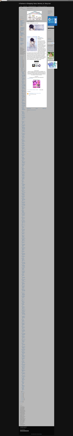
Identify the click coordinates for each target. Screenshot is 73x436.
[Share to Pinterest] (42, 89)
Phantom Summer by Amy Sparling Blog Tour (23, 103)
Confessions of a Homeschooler (22, 27)
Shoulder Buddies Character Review (22, 73)
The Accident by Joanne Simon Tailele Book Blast (23, 310)
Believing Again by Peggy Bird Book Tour (23, 297)
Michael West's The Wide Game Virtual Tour (23, 373)
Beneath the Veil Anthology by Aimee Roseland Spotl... (23, 208)
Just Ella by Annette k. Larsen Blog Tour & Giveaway (23, 137)
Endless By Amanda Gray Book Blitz (23, 304)
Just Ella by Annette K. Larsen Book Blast (23, 362)
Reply (29, 95)
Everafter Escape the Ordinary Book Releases (23, 82)
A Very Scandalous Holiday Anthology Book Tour (23, 236)
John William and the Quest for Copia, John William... (23, 379)
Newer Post (29, 108)
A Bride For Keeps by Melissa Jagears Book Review (23, 211)
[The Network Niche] (52, 25)
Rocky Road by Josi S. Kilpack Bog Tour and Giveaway (23, 367)
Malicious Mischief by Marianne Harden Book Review (23, 140)
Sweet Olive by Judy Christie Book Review (23, 205)
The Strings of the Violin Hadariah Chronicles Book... (23, 178)
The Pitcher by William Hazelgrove (23, 233)
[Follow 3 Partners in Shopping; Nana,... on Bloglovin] (51, 43)
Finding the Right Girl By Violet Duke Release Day (23, 128)
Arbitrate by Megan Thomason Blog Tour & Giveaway (23, 112)
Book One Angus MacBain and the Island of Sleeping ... (23, 355)
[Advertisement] (32, 117)
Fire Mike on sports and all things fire (22, 33)
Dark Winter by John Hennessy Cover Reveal (23, 191)
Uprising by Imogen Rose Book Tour (23, 172)
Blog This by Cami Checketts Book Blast (23, 301)
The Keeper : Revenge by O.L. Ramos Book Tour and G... (23, 96)
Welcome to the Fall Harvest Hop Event (23, 365)
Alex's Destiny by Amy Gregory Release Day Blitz (23, 100)
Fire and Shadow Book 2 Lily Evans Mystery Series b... (23, 169)
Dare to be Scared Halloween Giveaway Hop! (23, 320)
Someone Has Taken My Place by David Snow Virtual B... (23, 175)
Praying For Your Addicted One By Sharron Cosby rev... (23, 161)
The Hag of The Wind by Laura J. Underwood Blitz (23, 122)
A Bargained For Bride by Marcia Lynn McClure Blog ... (23, 313)
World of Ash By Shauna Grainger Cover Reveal (23, 280)
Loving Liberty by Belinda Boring (23, 146)
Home (37, 108)
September (23, 391)
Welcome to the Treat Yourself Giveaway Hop (23, 227)
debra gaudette (49, 39)
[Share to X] (41, 89)
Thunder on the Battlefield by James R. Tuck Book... (23, 347)
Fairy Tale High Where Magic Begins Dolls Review (23, 76)
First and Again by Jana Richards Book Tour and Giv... (23, 268)
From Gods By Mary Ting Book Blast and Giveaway (23, 230)
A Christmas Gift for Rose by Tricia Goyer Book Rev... (23, 337)
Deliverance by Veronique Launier (23, 257)
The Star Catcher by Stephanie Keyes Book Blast (23, 283)
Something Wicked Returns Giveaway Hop (22, 388)
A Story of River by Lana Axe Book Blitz (23, 106)
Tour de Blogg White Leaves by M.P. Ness (23, 263)
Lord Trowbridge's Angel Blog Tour (23, 277)
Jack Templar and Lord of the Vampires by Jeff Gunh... (23, 331)
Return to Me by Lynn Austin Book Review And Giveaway (23, 293)
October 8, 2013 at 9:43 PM (37, 93)
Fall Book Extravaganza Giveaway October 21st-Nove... (23, 184)
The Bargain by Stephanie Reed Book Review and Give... (23, 317)
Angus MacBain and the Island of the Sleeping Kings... (23, 248)
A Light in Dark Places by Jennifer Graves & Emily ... (23, 165)
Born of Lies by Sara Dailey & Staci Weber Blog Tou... (23, 334)
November (23, 69)
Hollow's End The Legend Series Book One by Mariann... (23, 188)
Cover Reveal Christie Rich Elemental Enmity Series (23, 245)
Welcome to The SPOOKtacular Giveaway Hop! (23, 344)
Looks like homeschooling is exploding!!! (22, 40)
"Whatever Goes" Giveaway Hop (22, 181)
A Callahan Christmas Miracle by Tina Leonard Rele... (23, 88)
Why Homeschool (22, 38)
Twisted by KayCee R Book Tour (22, 143)
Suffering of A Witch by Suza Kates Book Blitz (23, 194)
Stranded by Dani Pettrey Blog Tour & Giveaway (23, 352)
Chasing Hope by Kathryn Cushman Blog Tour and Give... (23, 287)
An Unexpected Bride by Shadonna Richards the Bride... (23, 239)
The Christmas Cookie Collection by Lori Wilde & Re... (23, 130)
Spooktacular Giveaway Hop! (23, 252)
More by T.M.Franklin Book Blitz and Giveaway (23, 327)
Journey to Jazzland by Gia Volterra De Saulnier (23, 265)
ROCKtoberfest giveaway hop (23, 242)
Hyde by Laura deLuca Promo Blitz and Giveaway (23, 218)
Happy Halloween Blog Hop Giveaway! (23, 385)
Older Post (44, 108)
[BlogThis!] (40, 89)
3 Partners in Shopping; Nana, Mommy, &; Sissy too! (35, 3)
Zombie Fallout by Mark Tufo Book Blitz (23, 125)
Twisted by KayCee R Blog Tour (22, 275)
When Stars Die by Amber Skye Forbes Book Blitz (23, 134)
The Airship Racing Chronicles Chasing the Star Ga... (23, 158)
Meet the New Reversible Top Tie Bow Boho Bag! (22, 29)
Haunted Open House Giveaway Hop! (23, 155)
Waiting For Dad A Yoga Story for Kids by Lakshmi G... (23, 290)
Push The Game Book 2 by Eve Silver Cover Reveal (23, 307)
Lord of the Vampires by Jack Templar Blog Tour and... (23, 199)
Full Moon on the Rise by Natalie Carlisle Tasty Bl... (23, 148)
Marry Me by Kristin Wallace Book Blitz (23, 91)
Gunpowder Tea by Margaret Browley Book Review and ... (23, 109)
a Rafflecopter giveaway (30, 78)
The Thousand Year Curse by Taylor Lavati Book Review (23, 272)
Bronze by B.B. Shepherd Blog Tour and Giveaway (23, 359)
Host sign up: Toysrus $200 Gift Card (23, 376)
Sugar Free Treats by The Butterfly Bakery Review (23, 78)
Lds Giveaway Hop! (23, 299)
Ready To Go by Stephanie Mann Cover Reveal (23, 254)
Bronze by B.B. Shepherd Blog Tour (23, 197)
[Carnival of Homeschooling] (51, 59)
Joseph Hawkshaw (31, 93)
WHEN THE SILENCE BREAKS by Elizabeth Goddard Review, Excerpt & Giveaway (22, 23)
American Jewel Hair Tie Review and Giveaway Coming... (23, 340)
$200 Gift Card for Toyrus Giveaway (23, 115)
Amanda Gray (40, 37)
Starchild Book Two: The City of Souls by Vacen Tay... (23, 215)
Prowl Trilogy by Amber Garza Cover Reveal (23, 85)
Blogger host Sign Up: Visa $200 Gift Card (23, 371)
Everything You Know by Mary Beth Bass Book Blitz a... (23, 324)
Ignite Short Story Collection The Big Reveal (22, 382)
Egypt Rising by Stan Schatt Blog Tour (23, 202)
